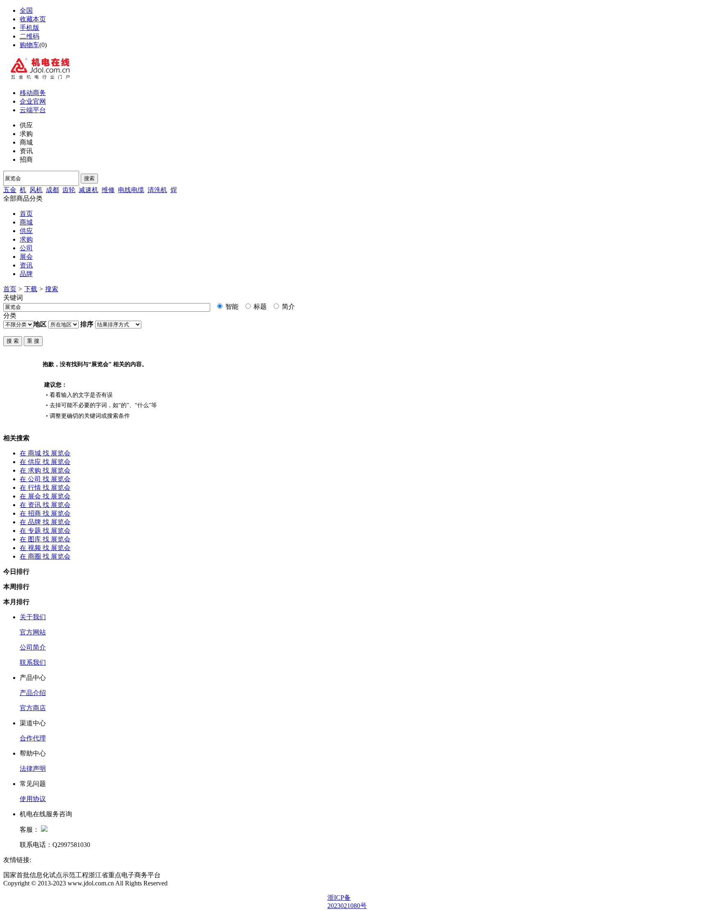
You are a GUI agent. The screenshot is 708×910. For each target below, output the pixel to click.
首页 (26, 213)
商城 (26, 222)
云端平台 (33, 109)
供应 (26, 230)
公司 (26, 247)
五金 (9, 189)
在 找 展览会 (45, 453)
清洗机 (157, 189)
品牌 (26, 273)
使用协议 (33, 798)
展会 (26, 256)
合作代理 (33, 738)
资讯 (26, 265)
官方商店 (33, 707)
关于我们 (33, 616)
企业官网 (33, 101)
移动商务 (33, 92)
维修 (108, 189)
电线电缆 (131, 189)
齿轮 (68, 189)
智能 (231, 306)
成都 (52, 189)
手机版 (29, 27)
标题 (259, 306)
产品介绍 (33, 692)
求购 (26, 239)
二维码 (29, 36)
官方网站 (33, 632)
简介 (287, 306)
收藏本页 (33, 19)
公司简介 (33, 647)
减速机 (88, 189)
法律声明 (33, 768)
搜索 (89, 178)
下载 (30, 288)
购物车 (29, 44)
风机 (36, 189)
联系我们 (33, 662)
